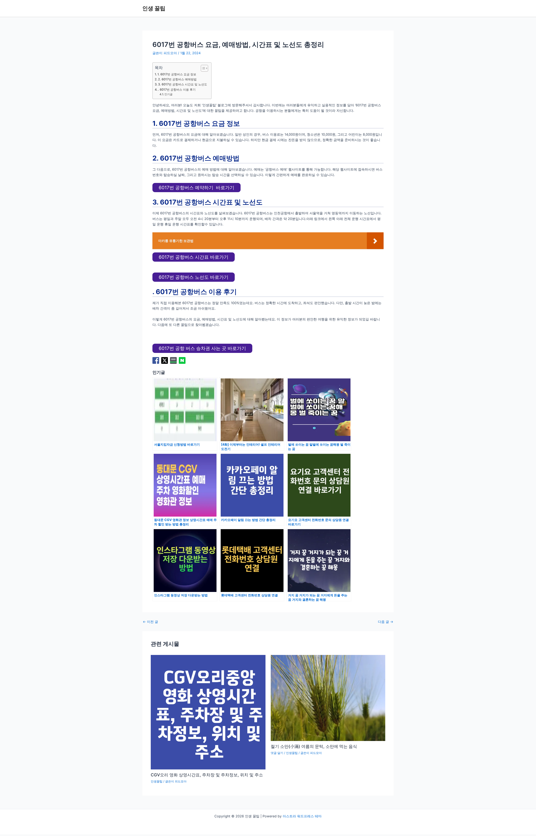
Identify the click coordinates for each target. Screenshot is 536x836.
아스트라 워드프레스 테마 (302, 816)
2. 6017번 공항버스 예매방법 (177, 79)
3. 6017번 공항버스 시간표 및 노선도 (182, 84)
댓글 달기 (277, 753)
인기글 (168, 94)
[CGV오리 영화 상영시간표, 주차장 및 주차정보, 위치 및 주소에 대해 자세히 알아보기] (208, 712)
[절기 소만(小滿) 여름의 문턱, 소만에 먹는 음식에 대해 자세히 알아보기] (328, 698)
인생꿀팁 (156, 781)
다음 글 (385, 621)
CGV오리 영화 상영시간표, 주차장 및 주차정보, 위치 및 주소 (207, 774)
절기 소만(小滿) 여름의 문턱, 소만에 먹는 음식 (314, 746)
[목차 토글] (202, 68)
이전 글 (150, 621)
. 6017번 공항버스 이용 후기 (177, 89)
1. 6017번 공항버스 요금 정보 (176, 74)
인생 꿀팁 (153, 8)
